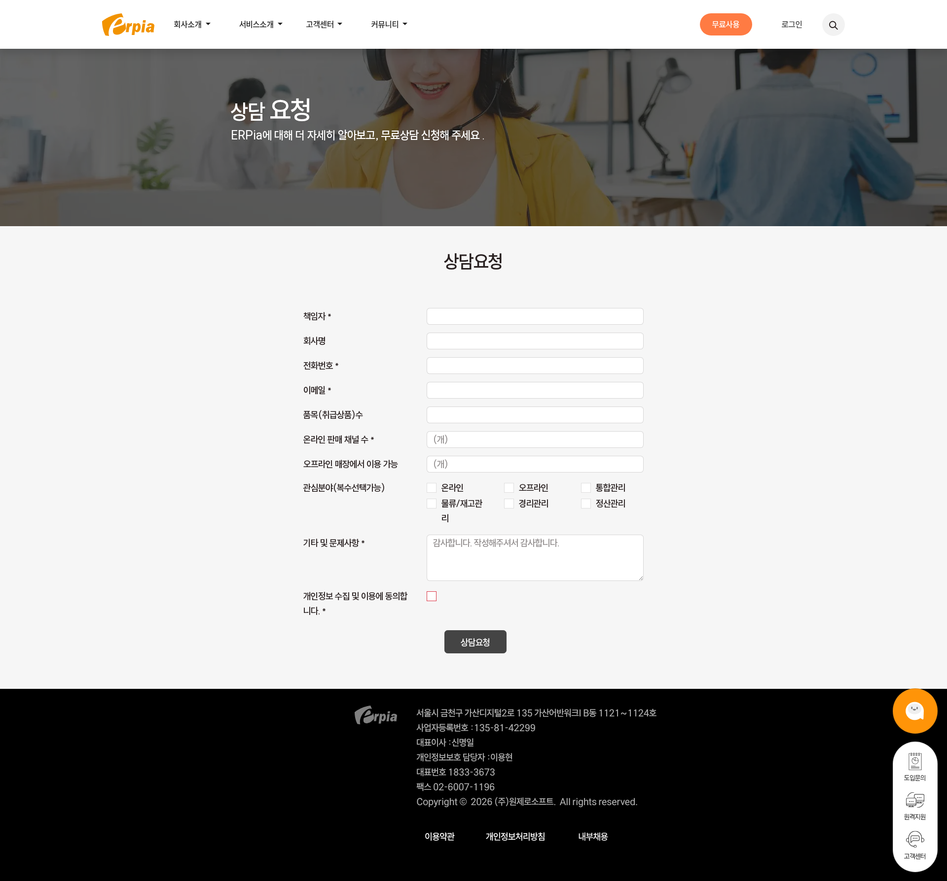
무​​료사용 (726, 24)
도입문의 (915, 778)
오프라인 (533, 488)
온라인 (452, 488)
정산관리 (610, 503)
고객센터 (915, 856)
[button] (833, 24)
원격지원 (915, 817)
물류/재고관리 (461, 511)
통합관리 (610, 488)
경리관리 (533, 503)
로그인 (792, 24)
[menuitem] (194, 24)
